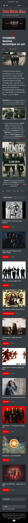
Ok (14, 520)
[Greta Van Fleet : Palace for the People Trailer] (14, 240)
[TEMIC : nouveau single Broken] (14, 270)
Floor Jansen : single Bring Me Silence (14, 397)
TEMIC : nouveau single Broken (11, 281)
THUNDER (8, 191)
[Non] (26, 517)
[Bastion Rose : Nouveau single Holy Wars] (14, 356)
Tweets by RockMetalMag (8, 509)
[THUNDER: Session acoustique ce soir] (14, 58)
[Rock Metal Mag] (14, 11)
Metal (7, 226)
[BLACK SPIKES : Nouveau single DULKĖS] (14, 210)
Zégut (14, 191)
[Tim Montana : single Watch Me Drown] (14, 326)
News (4, 226)
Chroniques (5, 313)
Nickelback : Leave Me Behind (11, 455)
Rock (7, 256)
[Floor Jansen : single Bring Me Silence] (14, 386)
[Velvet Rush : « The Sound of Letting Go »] (14, 414)
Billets (21, 184)
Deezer (22, 138)
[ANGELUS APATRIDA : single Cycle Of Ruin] (14, 473)
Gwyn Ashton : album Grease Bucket (13, 309)
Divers (6, 49)
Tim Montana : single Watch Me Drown (15, 1)
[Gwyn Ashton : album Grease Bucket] (14, 298)
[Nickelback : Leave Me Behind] (14, 444)
